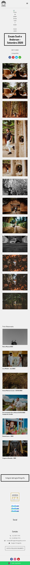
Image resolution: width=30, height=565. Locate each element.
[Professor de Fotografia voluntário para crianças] (15, 508)
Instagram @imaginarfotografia (15, 478)
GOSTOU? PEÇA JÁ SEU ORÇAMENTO (15, 548)
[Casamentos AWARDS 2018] (15, 497)
